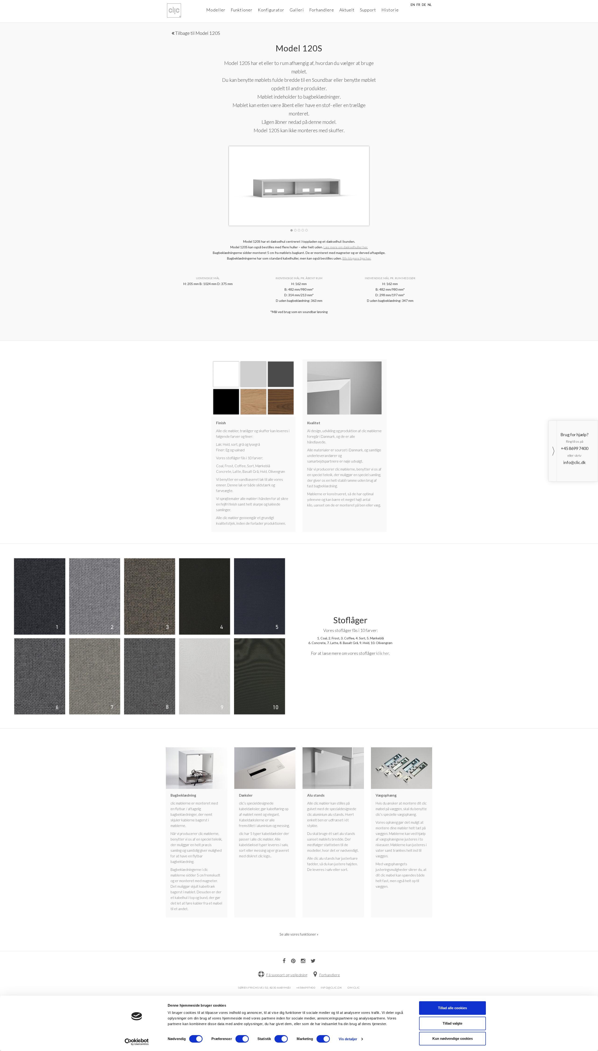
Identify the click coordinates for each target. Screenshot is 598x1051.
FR (418, 5)
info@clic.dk (574, 462)
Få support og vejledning (286, 975)
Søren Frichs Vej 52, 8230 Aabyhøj (264, 987)
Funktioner (242, 9)
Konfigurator (271, 9)
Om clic (353, 987)
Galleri (297, 9)
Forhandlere (321, 9)
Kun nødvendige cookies (452, 1038)
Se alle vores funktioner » (299, 934)
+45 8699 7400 (574, 448)
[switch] (242, 1039)
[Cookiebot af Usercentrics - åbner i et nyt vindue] (136, 1041)
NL (430, 5)
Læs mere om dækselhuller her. (346, 247)
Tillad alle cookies (452, 1008)
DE (424, 5)
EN (413, 5)
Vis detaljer (348, 1039)
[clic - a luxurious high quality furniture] (174, 11)
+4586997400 (306, 987)
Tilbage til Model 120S (197, 33)
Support (368, 9)
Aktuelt (347, 9)
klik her (382, 653)
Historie (390, 9)
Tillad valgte (452, 1023)
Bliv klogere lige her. (356, 258)
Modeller (215, 9)
